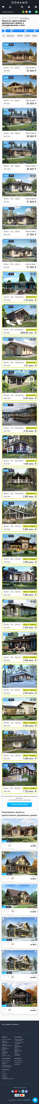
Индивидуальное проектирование (6, 1066)
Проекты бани (6, 1056)
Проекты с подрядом (17, 1054)
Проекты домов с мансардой (18, 1039)
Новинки (20, 36)
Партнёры (17, 1064)
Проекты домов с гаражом (18, 1042)
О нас (3, 1072)
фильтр (11, 36)
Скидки (34, 36)
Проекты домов (6, 1039)
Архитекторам (18, 1061)
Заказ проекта (6, 1061)
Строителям (17, 1063)
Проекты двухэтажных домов (18, 1051)
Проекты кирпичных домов (5, 1053)
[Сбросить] (11, 31)
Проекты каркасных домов (7, 1044)
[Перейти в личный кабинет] (29, 6)
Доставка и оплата (5, 1063)
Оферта (4, 1076)
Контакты (4, 1074)
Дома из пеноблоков (5, 1041)
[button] (18, 64)
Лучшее (27, 36)
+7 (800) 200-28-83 (7, 12)
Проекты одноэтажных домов (18, 1046)
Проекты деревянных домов (5, 1048)
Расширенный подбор (19, 805)
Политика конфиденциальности (7, 1078)
